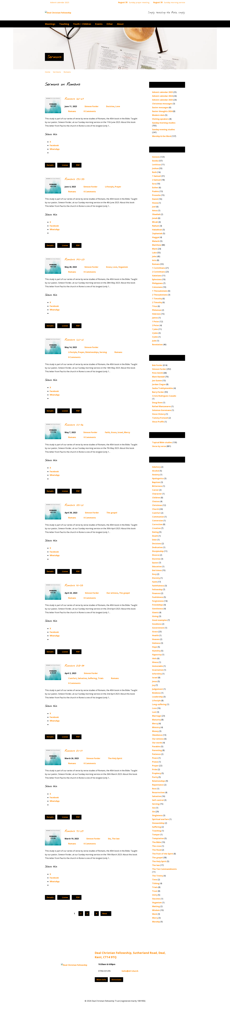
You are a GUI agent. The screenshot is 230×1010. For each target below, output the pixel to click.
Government (158, 627)
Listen (65, 165)
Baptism (156, 482)
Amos (155, 210)
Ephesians (157, 279)
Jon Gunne (157, 380)
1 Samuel (156, 176)
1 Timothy (157, 298)
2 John (155, 333)
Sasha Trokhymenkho (162, 388)
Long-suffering (159, 704)
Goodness (156, 624)
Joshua (155, 168)
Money (155, 731)
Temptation (158, 838)
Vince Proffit (158, 421)
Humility (156, 650)
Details (50, 165)
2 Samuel (156, 180)
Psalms (155, 191)
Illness (155, 662)
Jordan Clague (159, 384)
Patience (156, 754)
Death (155, 536)
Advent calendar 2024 (162, 96)
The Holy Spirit (115, 758)
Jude (154, 340)
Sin (109, 838)
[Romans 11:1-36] (53, 437)
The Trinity (157, 875)
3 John (155, 337)
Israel (120, 432)
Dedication (157, 547)
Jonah (155, 218)
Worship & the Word (161, 136)
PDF (78, 165)
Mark (154, 248)
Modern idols (158, 115)
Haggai (155, 237)
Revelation (157, 344)
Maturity (156, 719)
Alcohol (155, 470)
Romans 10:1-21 (74, 505)
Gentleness (157, 608)
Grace (109, 267)
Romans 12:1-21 (74, 340)
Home (47, 72)
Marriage (156, 716)
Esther (155, 187)
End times (157, 570)
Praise (155, 761)
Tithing (155, 883)
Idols (154, 658)
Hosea (155, 203)
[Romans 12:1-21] (53, 352)
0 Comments (90, 111)
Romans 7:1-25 (74, 831)
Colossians (157, 287)
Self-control (158, 800)
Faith (107, 432)
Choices (156, 501)
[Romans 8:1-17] (53, 763)
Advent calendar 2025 (59, 2)
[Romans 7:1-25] (53, 843)
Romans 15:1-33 (74, 179)
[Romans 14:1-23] (53, 272)
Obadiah (156, 214)
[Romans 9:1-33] (53, 598)
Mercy (127, 432)
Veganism (123, 267)
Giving (155, 616)
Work (154, 914)
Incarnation (157, 670)
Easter (155, 562)
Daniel (155, 199)
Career (155, 490)
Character (157, 493)
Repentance (158, 784)
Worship (156, 921)
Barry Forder (158, 392)
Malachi (156, 241)
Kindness (156, 693)
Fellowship (157, 589)
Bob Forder (157, 365)
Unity (154, 895)
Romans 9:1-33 (74, 585)
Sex (153, 807)
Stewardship (158, 823)
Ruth (154, 172)
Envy (154, 574)
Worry (155, 918)
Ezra (154, 183)
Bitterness (157, 486)
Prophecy (156, 773)
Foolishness (157, 597)
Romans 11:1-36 (74, 425)
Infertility (157, 673)
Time (154, 879)
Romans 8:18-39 (74, 666)
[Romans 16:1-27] (53, 111)
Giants (155, 612)
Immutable (157, 666)
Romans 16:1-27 (74, 99)
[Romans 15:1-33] (53, 191)
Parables (156, 746)
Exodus (155, 160)
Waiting (156, 906)
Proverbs (156, 195)
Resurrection (158, 792)
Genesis (156, 157)
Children (156, 497)
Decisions (156, 543)
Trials (100, 678)
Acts (154, 260)
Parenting (157, 750)
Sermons (54, 57)
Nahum (155, 225)
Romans (67, 72)
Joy (153, 685)
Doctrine (110, 106)
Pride (154, 769)
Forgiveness (158, 601)
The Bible (156, 842)
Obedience (157, 735)
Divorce (155, 555)
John (154, 256)
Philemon (156, 310)
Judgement (157, 689)
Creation (156, 528)
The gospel (111, 512)
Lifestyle (109, 186)
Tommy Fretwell (160, 418)
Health (155, 635)
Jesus (154, 681)
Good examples (159, 620)
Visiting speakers (160, 119)
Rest (154, 788)
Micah (155, 222)
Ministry (156, 727)
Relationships (91, 352)
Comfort (72, 678)
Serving (103, 352)
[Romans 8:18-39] (53, 678)
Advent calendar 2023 (162, 92)
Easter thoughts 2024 (162, 111)
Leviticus (156, 164)
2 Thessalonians (159, 294)
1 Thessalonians (159, 291)
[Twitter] (184, 24)
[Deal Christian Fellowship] (74, 965)
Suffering (92, 678)
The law (116, 838)
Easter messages (160, 107)
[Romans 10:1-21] (53, 517)
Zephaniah (157, 233)
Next (105, 913)
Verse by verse (159, 446)
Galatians (156, 275)
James (155, 317)
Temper (156, 834)
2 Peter (155, 325)
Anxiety (156, 474)
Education (157, 566)
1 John (155, 329)
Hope (154, 647)
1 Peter (155, 321)
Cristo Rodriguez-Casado (164, 396)
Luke (154, 252)
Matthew (156, 245)
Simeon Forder (91, 106)
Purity (155, 777)
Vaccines (156, 898)
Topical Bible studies (162, 442)
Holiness (156, 643)
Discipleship (158, 551)
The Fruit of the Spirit (162, 853)
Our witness (112, 593)
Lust (154, 712)
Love (117, 106)
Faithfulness (158, 585)
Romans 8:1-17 (74, 751)
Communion (158, 516)
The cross (156, 846)
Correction (157, 524)
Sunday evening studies (163, 129)
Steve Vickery (158, 414)
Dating (155, 532)
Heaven (155, 639)
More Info (101, 979)
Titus (154, 306)
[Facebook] (180, 24)
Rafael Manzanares (161, 406)
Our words (157, 742)
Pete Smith (157, 373)
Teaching (156, 830)
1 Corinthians (158, 268)
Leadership (157, 696)
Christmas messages (162, 103)
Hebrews (156, 314)
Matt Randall (158, 376)
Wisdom (156, 910)
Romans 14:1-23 (74, 259)
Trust (154, 891)
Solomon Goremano (161, 410)
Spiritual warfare (160, 819)
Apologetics (158, 478)
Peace (155, 758)
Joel (154, 206)
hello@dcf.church (130, 971)
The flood (156, 850)
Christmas (157, 505)
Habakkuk (157, 229)
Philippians (157, 283)
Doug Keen (157, 402)
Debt (154, 539)
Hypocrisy (156, 654)
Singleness (157, 815)
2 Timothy (157, 302)
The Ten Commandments (164, 869)
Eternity (156, 578)
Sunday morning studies (163, 122)
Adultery (156, 467)
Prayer (118, 186)
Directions (116, 979)
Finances (156, 593)
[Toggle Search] (46, 3)
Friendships (157, 604)
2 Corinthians (158, 271)
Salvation (82, 678)
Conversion (157, 520)
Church (155, 509)
